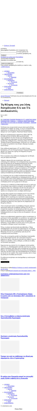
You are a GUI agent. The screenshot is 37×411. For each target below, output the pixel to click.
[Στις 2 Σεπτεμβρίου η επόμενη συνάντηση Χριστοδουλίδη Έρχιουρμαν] (10, 312)
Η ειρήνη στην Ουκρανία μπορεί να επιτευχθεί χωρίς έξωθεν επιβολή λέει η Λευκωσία (17, 377)
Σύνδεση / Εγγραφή (9, 45)
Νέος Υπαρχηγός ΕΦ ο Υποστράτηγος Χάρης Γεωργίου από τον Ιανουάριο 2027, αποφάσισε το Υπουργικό (18, 296)
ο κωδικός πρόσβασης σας (24, 53)
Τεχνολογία (14, 85)
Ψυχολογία (14, 82)
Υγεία (9, 88)
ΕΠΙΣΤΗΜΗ (7, 86)
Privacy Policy (18, 409)
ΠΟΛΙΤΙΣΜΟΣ (8, 79)
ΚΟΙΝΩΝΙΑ (11, 80)
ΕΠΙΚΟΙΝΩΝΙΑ (8, 89)
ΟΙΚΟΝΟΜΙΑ (8, 74)
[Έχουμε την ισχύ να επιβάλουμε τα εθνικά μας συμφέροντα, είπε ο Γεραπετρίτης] (10, 353)
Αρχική (3, 96)
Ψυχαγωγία (11, 83)
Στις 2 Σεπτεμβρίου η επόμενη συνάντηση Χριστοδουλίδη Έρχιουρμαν (15, 317)
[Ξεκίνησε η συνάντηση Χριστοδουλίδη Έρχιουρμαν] (10, 332)
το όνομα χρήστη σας (22, 51)
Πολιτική (7, 96)
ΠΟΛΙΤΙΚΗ (11, 72)
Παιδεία (10, 76)
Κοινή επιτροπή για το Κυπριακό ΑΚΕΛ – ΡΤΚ (22, 270)
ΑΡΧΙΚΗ (6, 71)
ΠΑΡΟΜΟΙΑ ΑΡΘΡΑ (7, 274)
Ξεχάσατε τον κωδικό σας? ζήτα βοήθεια (12, 57)
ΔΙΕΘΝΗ (13, 77)
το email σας (20, 61)
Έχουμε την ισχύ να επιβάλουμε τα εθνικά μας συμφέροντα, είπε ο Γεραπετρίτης (17, 357)
